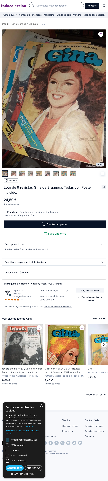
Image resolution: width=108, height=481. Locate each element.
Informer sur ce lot (96, 394)
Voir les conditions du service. (58, 306)
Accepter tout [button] (14, 468)
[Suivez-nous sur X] (56, 443)
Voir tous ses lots (49, 290)
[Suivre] (100, 34)
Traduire (13, 180)
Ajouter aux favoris (92, 290)
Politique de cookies (59, 453)
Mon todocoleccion (94, 14)
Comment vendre (70, 426)
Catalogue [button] (9, 14)
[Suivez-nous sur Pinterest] (62, 443)
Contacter (89, 436)
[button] (54, 244)
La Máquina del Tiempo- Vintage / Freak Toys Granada (33, 283)
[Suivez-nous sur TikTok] (74, 443)
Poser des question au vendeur (91, 298)
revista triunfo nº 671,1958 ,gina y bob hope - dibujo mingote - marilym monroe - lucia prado (22, 370)
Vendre (77, 14)
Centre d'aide (92, 420)
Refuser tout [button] (33, 468)
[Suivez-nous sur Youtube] (68, 443)
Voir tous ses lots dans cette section (52, 298)
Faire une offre (57, 233)
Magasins (49, 14)
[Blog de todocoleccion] (80, 443)
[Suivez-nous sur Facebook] (51, 443)
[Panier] (104, 5)
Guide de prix (64, 14)
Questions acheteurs (94, 431)
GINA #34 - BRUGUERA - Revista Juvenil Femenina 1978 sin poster (62, 370)
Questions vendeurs (94, 426)
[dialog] (24, 440)
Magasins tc (67, 431)
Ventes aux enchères (30, 14)
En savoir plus (28, 426)
